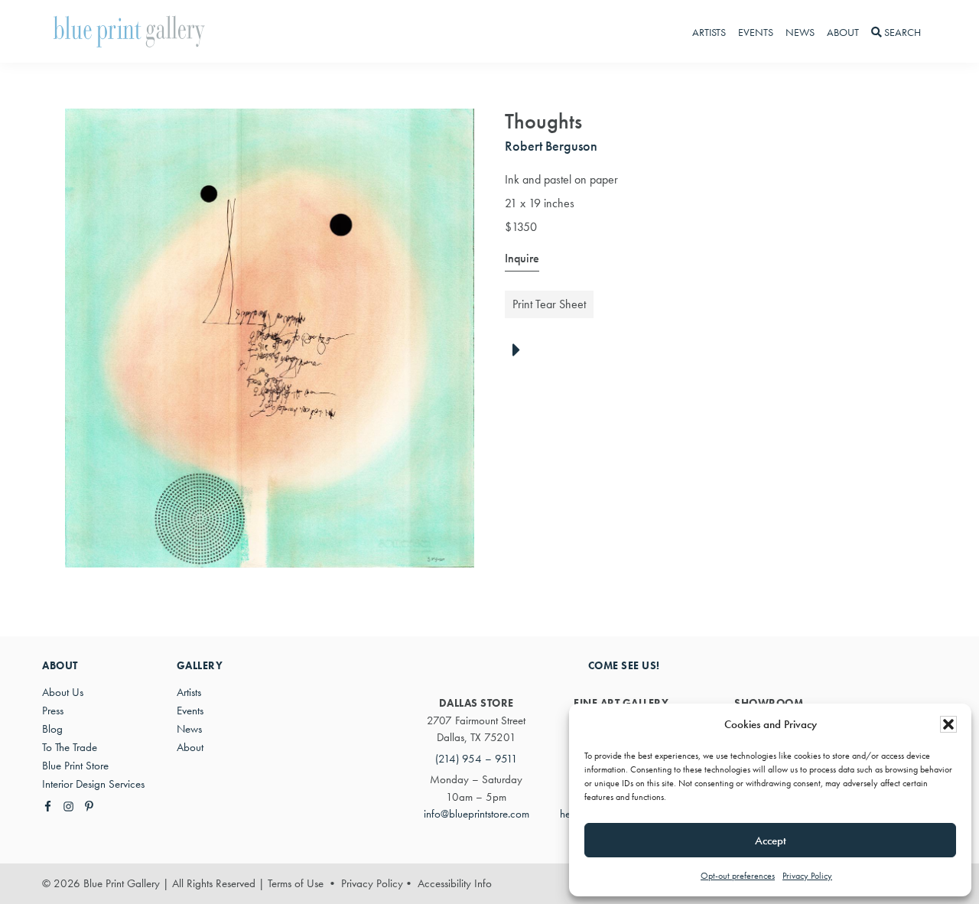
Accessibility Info (455, 883)
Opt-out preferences (738, 876)
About (190, 747)
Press (52, 710)
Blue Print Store (75, 765)
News (189, 729)
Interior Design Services (93, 784)
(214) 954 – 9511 (476, 758)
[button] (948, 724)
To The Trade (69, 747)
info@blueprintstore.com (476, 813)
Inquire (522, 258)
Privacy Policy (807, 876)
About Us (62, 692)
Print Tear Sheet (549, 304)
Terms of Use (296, 883)
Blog (52, 729)
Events (190, 710)
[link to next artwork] (520, 351)
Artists (189, 692)
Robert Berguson (551, 145)
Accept (770, 840)
